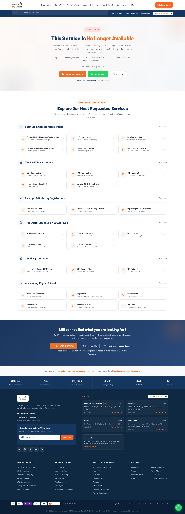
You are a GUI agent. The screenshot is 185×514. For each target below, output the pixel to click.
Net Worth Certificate (101, 489)
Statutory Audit (99, 478)
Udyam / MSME (60, 486)
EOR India (96, 475)
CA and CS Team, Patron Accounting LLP (74, 371)
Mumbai (119, 14)
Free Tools (135, 478)
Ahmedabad (145, 14)
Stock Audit (97, 486)
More (133, 5)
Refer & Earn (156, 471)
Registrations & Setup (25, 462)
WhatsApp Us (99, 74)
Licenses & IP (88, 5)
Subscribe (67, 437)
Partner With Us (137, 475)
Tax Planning (59, 478)
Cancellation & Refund (147, 504)
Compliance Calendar (159, 478)
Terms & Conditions (130, 504)
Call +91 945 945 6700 (74, 74)
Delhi (127, 14)
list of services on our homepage (126, 371)
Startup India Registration (26, 486)
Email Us (119, 74)
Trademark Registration (64, 489)
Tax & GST (59, 5)
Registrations (46, 5)
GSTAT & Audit (73, 5)
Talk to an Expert (164, 5)
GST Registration (23, 489)
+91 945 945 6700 (26, 413)
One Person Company (25, 475)
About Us (134, 467)
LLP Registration (23, 471)
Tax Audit (96, 482)
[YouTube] (36, 449)
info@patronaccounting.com (119, 346)
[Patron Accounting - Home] (17, 5)
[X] (42, 449)
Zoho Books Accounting (102, 467)
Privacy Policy (116, 504)
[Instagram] (25, 449)
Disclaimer (170, 504)
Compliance (121, 5)
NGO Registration (23, 482)
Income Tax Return (62, 471)
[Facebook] (30, 449)
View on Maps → (116, 412)
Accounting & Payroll (105, 5)
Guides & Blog (156, 475)
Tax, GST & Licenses (63, 462)
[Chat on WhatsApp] (178, 507)
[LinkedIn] (19, 449)
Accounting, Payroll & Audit (103, 462)
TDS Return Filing (61, 475)
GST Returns (59, 467)
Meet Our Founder (158, 467)
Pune (112, 14)
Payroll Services (99, 471)
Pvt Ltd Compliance (100, 493)
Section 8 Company (24, 478)
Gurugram (134, 14)
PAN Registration (61, 482)
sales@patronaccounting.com (28, 417)
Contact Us (161, 504)
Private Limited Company (26, 467)
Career (134, 471)
